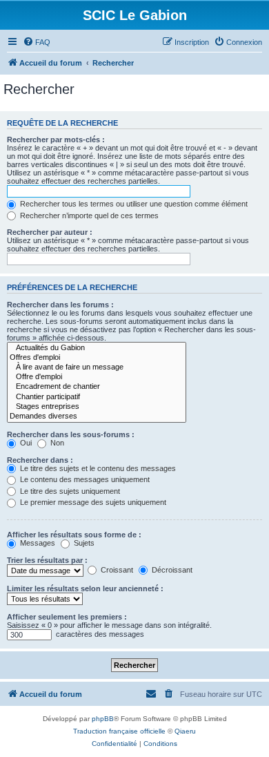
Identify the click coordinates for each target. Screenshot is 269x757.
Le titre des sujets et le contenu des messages (97, 468)
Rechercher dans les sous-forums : (70, 434)
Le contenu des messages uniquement (84, 479)
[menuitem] (36, 42)
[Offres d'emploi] (96, 358)
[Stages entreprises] (96, 407)
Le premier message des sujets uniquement (92, 502)
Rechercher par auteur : (49, 232)
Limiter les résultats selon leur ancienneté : (85, 588)
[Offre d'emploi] (96, 377)
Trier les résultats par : (47, 560)
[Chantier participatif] (96, 397)
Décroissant (171, 570)
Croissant (116, 570)
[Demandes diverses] (96, 416)
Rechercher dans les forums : (60, 304)
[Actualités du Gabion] (96, 348)
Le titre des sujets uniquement (69, 491)
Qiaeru (185, 731)
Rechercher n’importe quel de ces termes (88, 215)
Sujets (83, 543)
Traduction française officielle (119, 731)
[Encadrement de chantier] (96, 387)
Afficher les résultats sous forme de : (74, 534)
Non (56, 443)
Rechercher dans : (40, 460)
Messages (36, 543)
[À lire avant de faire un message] (96, 367)
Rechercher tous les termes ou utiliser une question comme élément (133, 204)
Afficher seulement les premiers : (67, 617)
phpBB (103, 718)
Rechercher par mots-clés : (56, 139)
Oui (25, 443)
